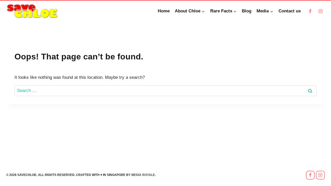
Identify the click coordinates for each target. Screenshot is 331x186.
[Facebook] (310, 11)
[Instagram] (320, 11)
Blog (246, 11)
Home (164, 11)
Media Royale (143, 175)
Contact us (290, 11)
